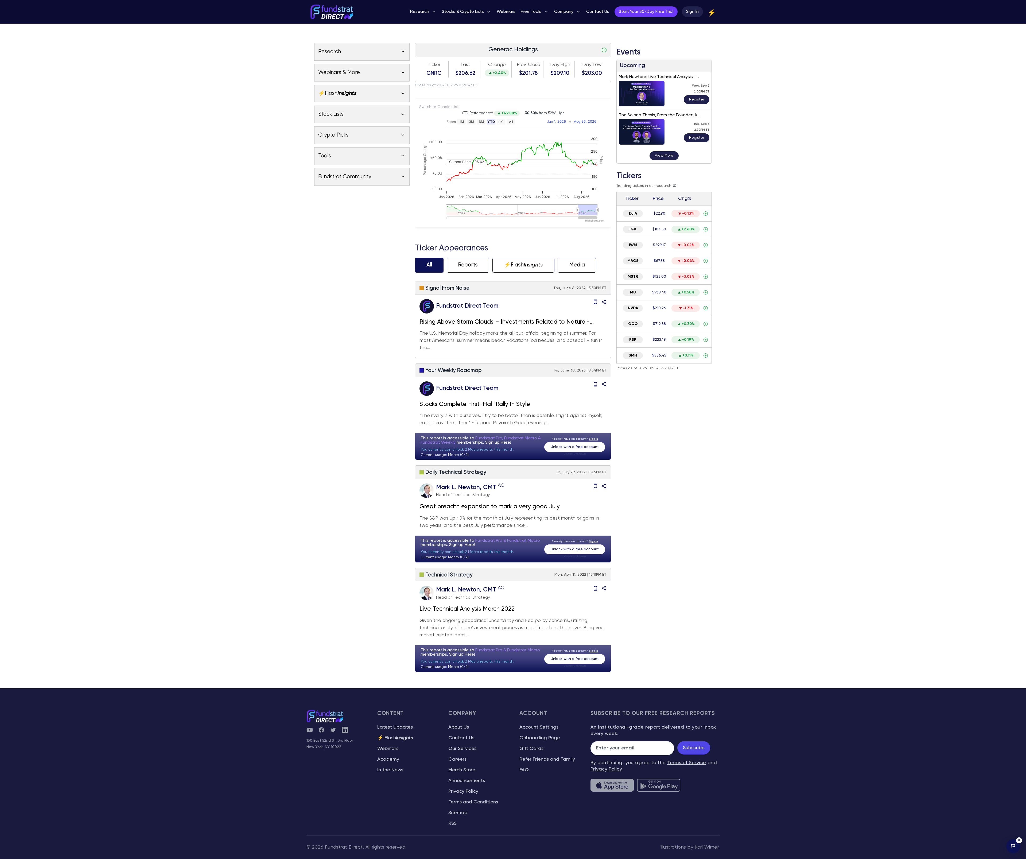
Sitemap (457, 812)
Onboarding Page (539, 738)
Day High (560, 64)
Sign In (692, 12)
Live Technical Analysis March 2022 (467, 609)
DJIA (633, 213)
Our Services (462, 748)
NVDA (633, 308)
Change (497, 64)
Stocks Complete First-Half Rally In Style (474, 404)
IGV (632, 229)
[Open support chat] (1013, 846)
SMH (633, 355)
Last (465, 64)
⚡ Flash (395, 738)
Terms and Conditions (473, 802)
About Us (458, 727)
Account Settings (538, 727)
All (429, 265)
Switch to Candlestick (439, 107)
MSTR (633, 276)
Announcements (466, 780)
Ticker (434, 64)
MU (633, 292)
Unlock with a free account (575, 447)
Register (696, 99)
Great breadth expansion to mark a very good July (489, 507)
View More (664, 155)
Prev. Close (528, 64)
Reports (468, 265)
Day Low (592, 64)
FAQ (524, 770)
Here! (506, 442)
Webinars (387, 748)
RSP (632, 340)
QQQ (633, 324)
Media (577, 265)
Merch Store (461, 770)
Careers (457, 759)
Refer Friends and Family (547, 759)
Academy (388, 759)
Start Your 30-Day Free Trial (646, 12)
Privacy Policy (463, 791)
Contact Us (461, 738)
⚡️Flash (523, 265)
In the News (390, 770)
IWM (633, 245)
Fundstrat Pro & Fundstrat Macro (507, 541)
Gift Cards (531, 748)
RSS (452, 823)
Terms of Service (686, 762)
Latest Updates (395, 727)
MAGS (633, 261)
